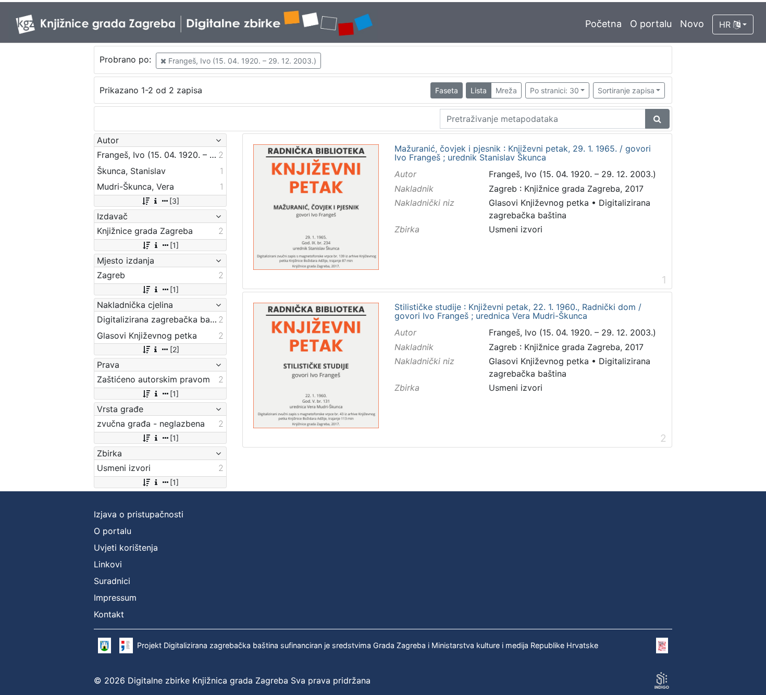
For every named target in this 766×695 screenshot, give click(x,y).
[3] (174, 200)
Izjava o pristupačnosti (138, 514)
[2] (174, 349)
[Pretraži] (657, 119)
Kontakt (109, 614)
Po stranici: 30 (554, 90)
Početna (603, 23)
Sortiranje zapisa (626, 90)
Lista (479, 90)
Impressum (115, 597)
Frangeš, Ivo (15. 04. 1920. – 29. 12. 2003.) (241, 60)
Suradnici (112, 581)
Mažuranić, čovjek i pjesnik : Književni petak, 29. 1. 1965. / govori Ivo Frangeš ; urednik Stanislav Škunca (522, 153)
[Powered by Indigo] (661, 680)
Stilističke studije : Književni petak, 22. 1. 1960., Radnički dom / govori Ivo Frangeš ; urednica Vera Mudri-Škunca (517, 312)
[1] (174, 245)
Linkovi (108, 564)
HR (726, 24)
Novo (692, 23)
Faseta (446, 90)
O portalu (651, 23)
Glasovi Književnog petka (539, 202)
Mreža (506, 90)
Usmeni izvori (515, 229)
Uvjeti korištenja (126, 547)
